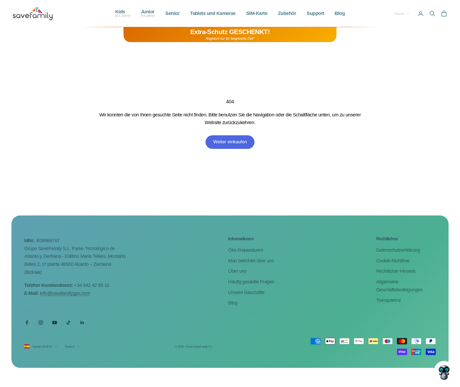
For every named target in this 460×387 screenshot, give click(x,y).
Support (315, 13)
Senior (172, 13)
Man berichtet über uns (251, 260)
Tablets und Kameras (213, 13)
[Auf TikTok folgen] (68, 322)
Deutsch (399, 13)
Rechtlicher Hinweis (396, 271)
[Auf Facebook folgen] (27, 322)
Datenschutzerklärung (398, 250)
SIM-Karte (256, 13)
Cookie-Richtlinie (393, 260)
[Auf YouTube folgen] (54, 322)
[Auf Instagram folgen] (40, 322)
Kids (122, 14)
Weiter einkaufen (230, 141)
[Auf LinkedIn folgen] (82, 322)
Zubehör (287, 13)
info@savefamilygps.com (65, 293)
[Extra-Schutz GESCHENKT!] (230, 34)
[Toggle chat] (444, 371)
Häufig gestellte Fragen (251, 281)
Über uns (237, 271)
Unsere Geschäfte (246, 292)
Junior (148, 14)
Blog (340, 13)
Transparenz (388, 300)
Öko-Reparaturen (245, 250)
